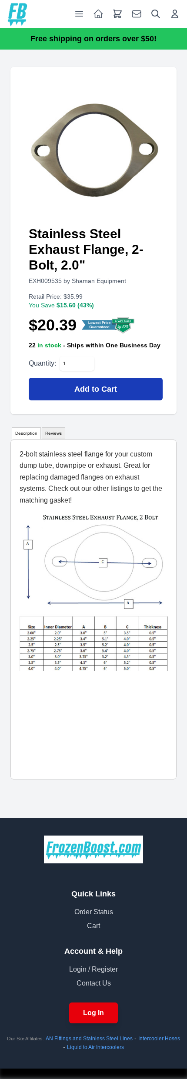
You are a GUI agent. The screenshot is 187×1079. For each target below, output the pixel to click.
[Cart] (117, 14)
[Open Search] (155, 14)
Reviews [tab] (53, 433)
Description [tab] (26, 433)
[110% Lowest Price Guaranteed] (108, 325)
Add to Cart (95, 389)
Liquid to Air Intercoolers (95, 1047)
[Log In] (175, 14)
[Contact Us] (136, 14)
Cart (93, 925)
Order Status (93, 912)
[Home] (17, 14)
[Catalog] (98, 14)
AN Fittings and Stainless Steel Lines (89, 1039)
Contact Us (94, 983)
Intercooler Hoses (159, 1039)
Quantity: (42, 363)
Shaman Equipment (99, 280)
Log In (93, 1012)
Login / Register (93, 969)
